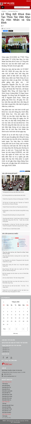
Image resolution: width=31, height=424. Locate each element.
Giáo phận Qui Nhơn (6, 412)
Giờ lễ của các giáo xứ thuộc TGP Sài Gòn (14, 342)
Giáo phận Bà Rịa (6, 385)
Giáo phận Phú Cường (7, 396)
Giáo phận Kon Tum (6, 410)
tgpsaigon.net (6, 347)
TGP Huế (4, 403)
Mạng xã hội (5, 354)
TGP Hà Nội (4, 416)
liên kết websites (6, 379)
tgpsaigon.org (6, 351)
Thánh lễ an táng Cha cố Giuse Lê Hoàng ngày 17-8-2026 (15, 199)
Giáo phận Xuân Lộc (6, 400)
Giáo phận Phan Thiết (7, 394)
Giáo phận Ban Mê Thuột (7, 405)
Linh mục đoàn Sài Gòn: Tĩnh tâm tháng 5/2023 (13, 277)
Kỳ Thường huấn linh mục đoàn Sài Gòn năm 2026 (14, 195)
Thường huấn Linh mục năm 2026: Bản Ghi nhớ (13, 192)
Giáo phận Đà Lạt (6, 389)
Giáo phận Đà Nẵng (6, 407)
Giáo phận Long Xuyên (7, 391)
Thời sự (3, 11)
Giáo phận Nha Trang (7, 408)
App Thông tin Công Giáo (9, 360)
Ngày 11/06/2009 (6, 28)
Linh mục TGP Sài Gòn (8, 340)
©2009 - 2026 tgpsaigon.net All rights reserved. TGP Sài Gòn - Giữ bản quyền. (15, 421)
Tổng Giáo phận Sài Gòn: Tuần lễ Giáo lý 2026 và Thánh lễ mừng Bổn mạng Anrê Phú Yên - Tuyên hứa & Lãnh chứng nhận (15, 220)
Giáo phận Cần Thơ (6, 387)
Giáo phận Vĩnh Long (6, 398)
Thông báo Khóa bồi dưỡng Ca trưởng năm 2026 (14, 215)
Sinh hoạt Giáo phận (13, 11)
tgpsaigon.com (6, 349)
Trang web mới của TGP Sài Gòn (11, 345)
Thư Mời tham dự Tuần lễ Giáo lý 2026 (11, 228)
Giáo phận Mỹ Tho (6, 392)
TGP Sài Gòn (5, 383)
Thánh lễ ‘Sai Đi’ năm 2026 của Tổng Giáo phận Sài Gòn (15, 207)
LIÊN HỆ (4, 368)
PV (3, 25)
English (28, 1)
